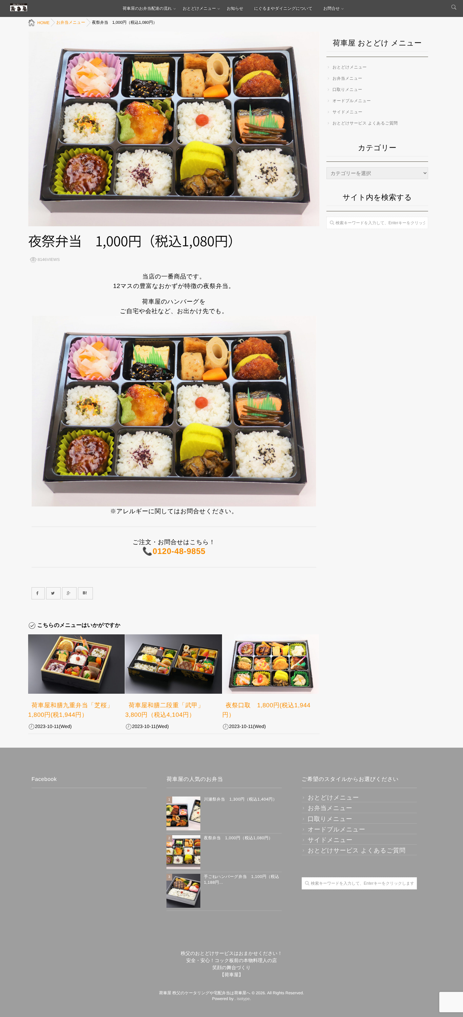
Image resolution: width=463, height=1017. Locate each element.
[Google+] (69, 593)
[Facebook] (38, 593)
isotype (243, 998)
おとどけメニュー (199, 8)
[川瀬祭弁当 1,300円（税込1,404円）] (183, 813)
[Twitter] (53, 593)
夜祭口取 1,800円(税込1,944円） (266, 710)
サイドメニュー (347, 112)
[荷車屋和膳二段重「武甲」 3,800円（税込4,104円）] (173, 664)
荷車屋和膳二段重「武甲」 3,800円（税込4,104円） (167, 710)
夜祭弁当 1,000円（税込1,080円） (238, 838)
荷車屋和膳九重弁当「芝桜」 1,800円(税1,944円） (74, 710)
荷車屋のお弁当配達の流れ (147, 8)
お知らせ (235, 8)
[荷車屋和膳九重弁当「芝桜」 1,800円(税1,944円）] (76, 664)
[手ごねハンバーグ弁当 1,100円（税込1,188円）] (183, 891)
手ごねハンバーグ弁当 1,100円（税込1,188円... (241, 879)
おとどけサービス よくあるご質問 (365, 123)
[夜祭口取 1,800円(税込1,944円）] (270, 664)
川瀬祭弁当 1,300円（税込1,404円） (240, 799)
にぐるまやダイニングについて (283, 8)
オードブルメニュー (352, 100)
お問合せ (331, 8)
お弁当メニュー (347, 78)
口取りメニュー (347, 89)
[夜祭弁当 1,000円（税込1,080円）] (183, 852)
